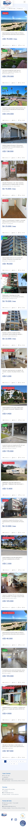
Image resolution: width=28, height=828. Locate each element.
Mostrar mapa (12, 8)
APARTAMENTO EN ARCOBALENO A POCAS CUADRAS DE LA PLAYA (12, 558)
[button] (2, 22)
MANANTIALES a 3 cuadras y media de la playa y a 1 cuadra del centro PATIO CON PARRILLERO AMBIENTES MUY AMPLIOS (13, 709)
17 (11, 763)
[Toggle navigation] (24, 2)
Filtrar (3, 8)
